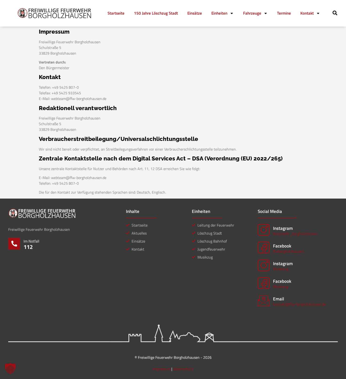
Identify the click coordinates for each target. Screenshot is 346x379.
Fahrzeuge (252, 13)
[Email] (264, 301)
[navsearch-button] (335, 14)
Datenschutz (183, 369)
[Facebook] (264, 247)
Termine (284, 13)
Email (278, 298)
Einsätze (194, 13)
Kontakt (307, 13)
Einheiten (219, 13)
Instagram (283, 228)
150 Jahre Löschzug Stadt (156, 13)
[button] (10, 368)
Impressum (161, 369)
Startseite (116, 13)
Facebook (282, 245)
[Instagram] (264, 230)
